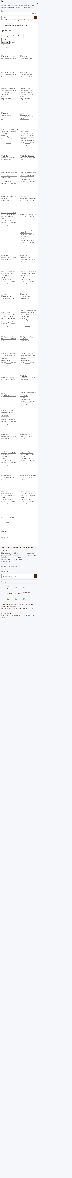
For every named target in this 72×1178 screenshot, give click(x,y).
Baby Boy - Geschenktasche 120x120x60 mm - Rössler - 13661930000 (9, 131)
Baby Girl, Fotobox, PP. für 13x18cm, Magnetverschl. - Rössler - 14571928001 (28, 355)
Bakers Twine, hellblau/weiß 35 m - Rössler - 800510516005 (27, 453)
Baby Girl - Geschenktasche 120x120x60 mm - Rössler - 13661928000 (28, 273)
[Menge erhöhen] (4, 106)
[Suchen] (35, 17)
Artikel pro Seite (16, 36)
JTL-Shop (11, 615)
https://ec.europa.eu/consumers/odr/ (12, 610)
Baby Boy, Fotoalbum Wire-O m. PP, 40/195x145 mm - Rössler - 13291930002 (28, 174)
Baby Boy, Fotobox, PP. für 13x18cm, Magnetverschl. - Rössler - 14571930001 (9, 214)
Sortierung (4, 36)
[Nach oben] (0, 619)
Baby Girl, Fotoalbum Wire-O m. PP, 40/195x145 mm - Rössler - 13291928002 (9, 355)
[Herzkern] (30, 553)
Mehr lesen (5, 42)
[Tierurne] (19, 554)
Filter (4, 39)
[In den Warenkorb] (4, 110)
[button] (27, 14)
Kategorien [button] (4, 538)
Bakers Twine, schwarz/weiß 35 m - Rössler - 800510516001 (8, 493)
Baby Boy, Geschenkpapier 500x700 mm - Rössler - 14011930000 (9, 273)
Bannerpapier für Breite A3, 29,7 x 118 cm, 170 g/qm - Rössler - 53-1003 (27, 493)
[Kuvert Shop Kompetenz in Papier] (6, 555)
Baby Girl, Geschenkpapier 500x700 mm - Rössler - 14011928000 (28, 394)
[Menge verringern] (4, 103)
